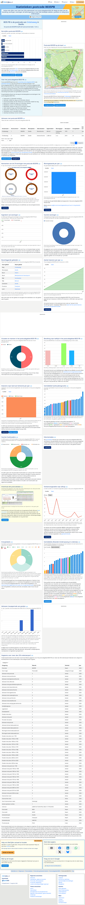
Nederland (56, 102)
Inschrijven (5, 865)
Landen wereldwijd (35, 884)
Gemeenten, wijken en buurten (38, 879)
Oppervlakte (50, 128)
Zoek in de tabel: (64, 122)
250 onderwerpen (13, 70)
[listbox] (50, 495)
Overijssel (17, 286)
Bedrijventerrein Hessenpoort (22, 275)
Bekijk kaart (77, 16)
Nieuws (60, 882)
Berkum (17, 281)
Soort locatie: (47, 547)
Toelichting (5, 208)
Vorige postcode (49, 105)
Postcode (23, 128)
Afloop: (45, 495)
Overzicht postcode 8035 (8, 75)
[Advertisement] (64, 32)
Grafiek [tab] (4, 36)
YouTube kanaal (62, 902)
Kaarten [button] (65, 2)
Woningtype (59, 128)
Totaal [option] (49, 495)
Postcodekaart (62, 893)
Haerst (16, 272)
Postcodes (33, 881)
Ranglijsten (61, 884)
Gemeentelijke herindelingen (66, 881)
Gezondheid (33, 890)
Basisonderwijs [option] (55, 547)
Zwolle (16, 270)
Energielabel (76, 128)
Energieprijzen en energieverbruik (38, 891)
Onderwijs (47, 601)
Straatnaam (5, 128)
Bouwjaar (67, 128)
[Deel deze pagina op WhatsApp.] (76, 848)
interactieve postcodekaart (50, 93)
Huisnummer (14, 128)
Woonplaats (31, 128)
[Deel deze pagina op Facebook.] (59, 848)
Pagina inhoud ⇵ (36, 17)
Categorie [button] (5, 662)
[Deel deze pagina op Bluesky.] (68, 852)
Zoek (50, 2)
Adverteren (61, 898)
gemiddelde (49, 439)
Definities (19, 75)
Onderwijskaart (62, 891)
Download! (5, 520)
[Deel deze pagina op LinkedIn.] (68, 848)
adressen (12, 72)
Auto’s (31, 888)
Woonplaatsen (39, 881)
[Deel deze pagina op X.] (59, 852)
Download (80, 2)
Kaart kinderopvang (64, 890)
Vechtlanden (18, 278)
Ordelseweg (32, 22)
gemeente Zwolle (5, 83)
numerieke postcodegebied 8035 (26, 82)
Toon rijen (6, 140)
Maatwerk (61, 901)
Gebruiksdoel (40, 128)
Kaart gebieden (62, 888)
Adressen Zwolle (6, 158)
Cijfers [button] (57, 2)
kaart (16, 68)
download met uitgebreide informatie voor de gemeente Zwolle (17, 585)
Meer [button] (72, 2)
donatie (8, 846)
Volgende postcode (60, 105)
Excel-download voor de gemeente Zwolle (21, 152)
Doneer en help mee (8, 852)
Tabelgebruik (15, 158)
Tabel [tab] (9, 36)
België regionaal (44, 884)
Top (73, 871)
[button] (22, 31)
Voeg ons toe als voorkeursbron (53, 865)
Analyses (61, 877)
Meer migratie (13, 432)
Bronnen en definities (64, 879)
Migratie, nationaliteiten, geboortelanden (40, 893)
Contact (60, 899)
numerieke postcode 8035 (63, 92)
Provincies (32, 882)
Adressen (32, 877)
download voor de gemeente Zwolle (72, 372)
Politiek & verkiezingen (36, 896)
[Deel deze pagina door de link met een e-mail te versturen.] (51, 848)
